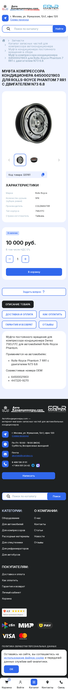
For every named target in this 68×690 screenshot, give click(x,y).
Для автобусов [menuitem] (11, 554)
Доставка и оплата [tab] (19, 314)
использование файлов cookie (24, 657)
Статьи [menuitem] (38, 530)
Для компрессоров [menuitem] (13, 530)
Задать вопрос (32, 291)
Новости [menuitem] (39, 536)
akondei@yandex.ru (22, 455)
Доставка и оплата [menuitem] (13, 574)
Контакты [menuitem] (40, 524)
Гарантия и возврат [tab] (19, 324)
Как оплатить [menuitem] (10, 580)
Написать (29, 475)
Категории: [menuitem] (12, 511)
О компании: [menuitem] (46, 511)
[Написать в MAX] (38, 465)
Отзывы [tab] (47, 324)
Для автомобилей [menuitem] (12, 524)
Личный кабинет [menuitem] (11, 592)
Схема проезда (19, 19)
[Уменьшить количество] (9, 259)
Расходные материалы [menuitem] (15, 536)
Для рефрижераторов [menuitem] (15, 548)
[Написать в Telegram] (33, 465)
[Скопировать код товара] (43, 174)
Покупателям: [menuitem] (15, 567)
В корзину (34, 272)
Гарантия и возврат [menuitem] (13, 586)
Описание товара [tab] (17, 304)
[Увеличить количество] (25, 259)
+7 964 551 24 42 (21, 465)
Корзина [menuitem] (7, 598)
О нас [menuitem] (37, 518)
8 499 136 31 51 (19, 462)
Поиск (56, 496)
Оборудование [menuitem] (10, 518)
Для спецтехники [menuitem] (12, 542)
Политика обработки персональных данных (29, 646)
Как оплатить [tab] (52, 314)
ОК (11, 669)
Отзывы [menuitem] (38, 542)
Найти (59, 28)
